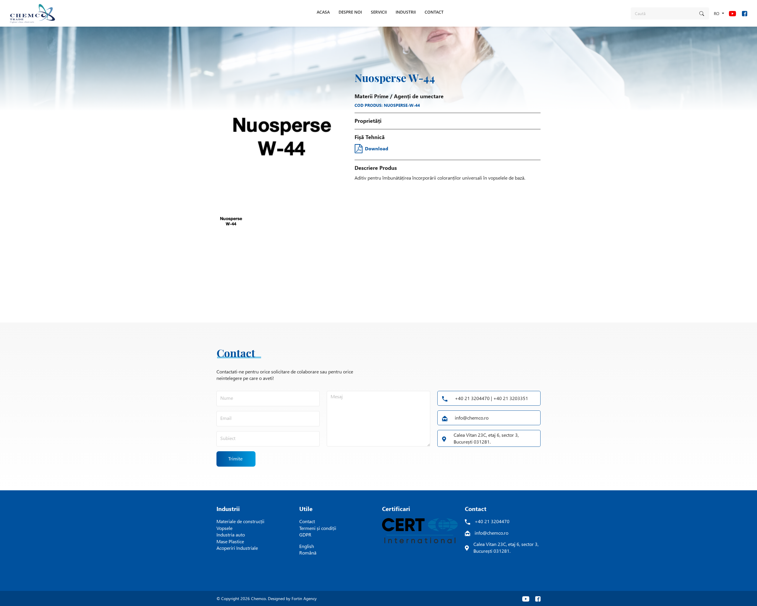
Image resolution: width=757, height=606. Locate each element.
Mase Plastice (230, 541)
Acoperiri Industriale (237, 548)
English (306, 546)
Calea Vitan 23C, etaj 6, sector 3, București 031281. (486, 438)
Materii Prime (372, 96)
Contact (307, 521)
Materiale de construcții (240, 521)
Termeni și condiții (317, 528)
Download (376, 148)
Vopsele (224, 528)
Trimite (235, 458)
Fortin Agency (304, 598)
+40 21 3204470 (492, 521)
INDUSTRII (406, 12)
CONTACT (434, 12)
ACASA (323, 12)
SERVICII (379, 12)
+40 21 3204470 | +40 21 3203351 (491, 398)
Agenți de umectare (419, 96)
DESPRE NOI (350, 12)
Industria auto (230, 534)
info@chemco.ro (472, 418)
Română (307, 552)
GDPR (305, 534)
